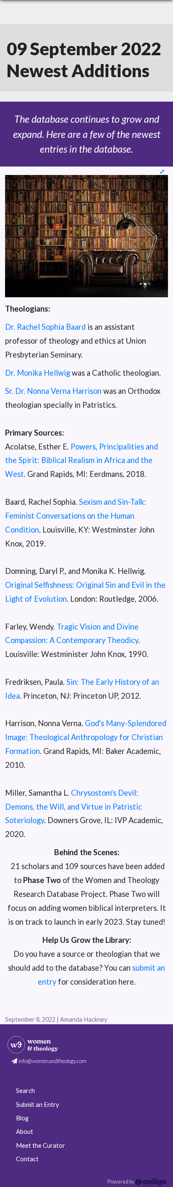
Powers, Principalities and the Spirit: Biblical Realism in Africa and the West (81, 460)
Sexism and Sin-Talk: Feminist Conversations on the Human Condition (75, 515)
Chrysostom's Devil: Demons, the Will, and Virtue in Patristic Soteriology (73, 806)
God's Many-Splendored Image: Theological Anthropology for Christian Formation (85, 737)
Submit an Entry (37, 1104)
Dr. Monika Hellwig (37, 372)
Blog (22, 1118)
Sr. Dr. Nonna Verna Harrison (53, 391)
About (24, 1131)
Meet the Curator (40, 1145)
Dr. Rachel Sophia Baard (45, 326)
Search (25, 1090)
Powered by (121, 1182)
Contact (27, 1159)
